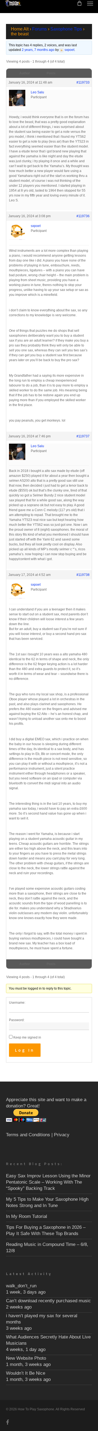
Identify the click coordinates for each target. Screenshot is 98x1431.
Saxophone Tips (66, 29)
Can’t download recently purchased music (48, 1300)
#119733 (83, 82)
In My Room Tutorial (26, 1216)
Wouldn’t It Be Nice (25, 1373)
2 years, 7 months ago (38, 50)
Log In (25, 1050)
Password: (16, 1020)
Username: (17, 1003)
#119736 (83, 216)
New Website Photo (26, 1358)
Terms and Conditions (28, 1134)
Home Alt (20, 29)
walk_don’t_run (21, 1285)
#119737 (83, 436)
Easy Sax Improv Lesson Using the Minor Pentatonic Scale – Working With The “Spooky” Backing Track (48, 1182)
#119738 (83, 575)
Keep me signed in (27, 1037)
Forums (39, 29)
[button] (90, 3)
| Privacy (60, 1134)
